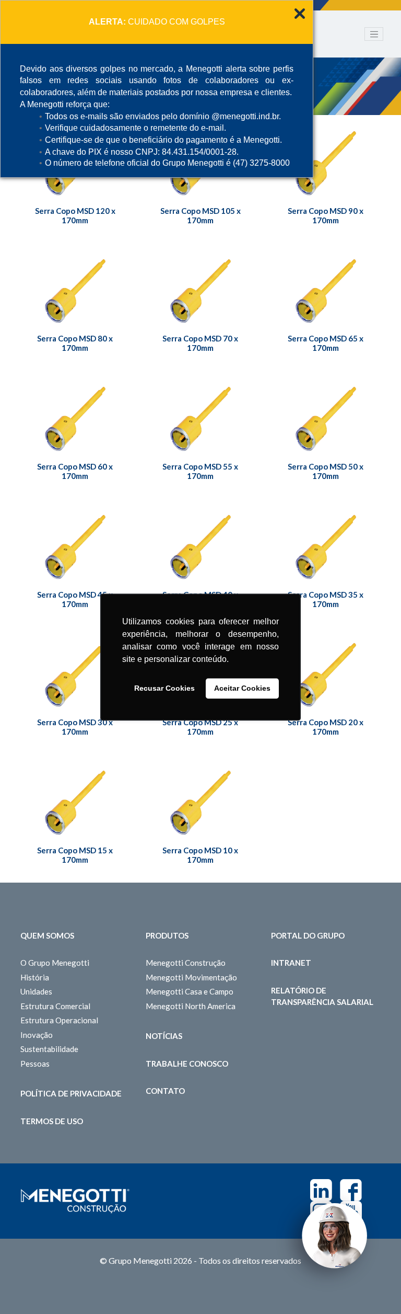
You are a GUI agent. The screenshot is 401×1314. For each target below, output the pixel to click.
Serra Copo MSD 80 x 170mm (75, 343)
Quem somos (47, 935)
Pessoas (35, 1063)
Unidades (36, 991)
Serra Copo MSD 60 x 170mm (75, 471)
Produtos (167, 935)
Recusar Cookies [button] (164, 688)
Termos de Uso (51, 1121)
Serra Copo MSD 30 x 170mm (75, 726)
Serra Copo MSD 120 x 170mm (75, 215)
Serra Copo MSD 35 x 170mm (325, 599)
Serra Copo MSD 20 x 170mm (325, 726)
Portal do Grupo (308, 935)
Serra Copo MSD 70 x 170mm (200, 343)
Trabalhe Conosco (187, 1063)
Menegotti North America (190, 1006)
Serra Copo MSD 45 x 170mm (75, 599)
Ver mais (326, 167)
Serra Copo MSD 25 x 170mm (200, 726)
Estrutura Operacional (59, 1020)
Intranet (291, 962)
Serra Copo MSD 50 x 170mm (325, 471)
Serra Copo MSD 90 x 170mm (325, 215)
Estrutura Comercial (55, 1006)
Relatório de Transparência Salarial (322, 996)
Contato (165, 1090)
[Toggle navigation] (373, 34)
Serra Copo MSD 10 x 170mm (200, 854)
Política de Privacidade (71, 1093)
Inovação (36, 1034)
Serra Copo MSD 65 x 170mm (325, 343)
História (34, 977)
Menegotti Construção (186, 962)
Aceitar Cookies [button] (242, 688)
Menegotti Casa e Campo (189, 991)
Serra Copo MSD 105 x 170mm (200, 215)
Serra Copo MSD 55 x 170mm (200, 471)
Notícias (164, 1036)
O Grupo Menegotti (54, 962)
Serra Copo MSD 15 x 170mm (75, 854)
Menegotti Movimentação (191, 977)
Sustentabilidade (49, 1049)
